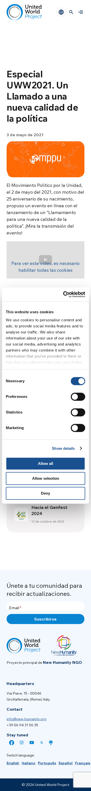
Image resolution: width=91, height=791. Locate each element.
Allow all (45, 463)
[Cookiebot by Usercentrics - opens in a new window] (64, 294)
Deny (45, 493)
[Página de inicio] (24, 12)
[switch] (78, 397)
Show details (63, 448)
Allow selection (45, 478)
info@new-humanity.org (26, 719)
